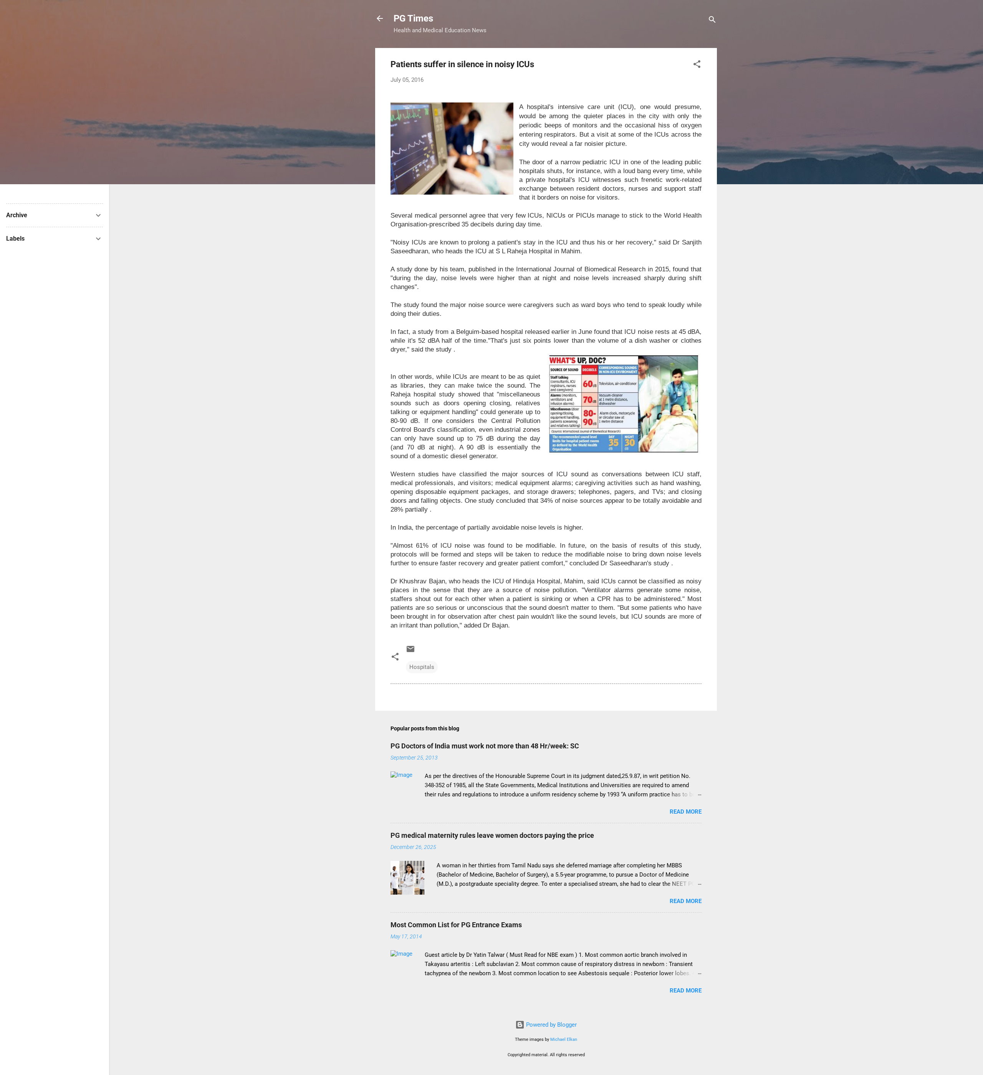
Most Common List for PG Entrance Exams (456, 925)
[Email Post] (410, 651)
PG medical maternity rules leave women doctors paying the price (492, 835)
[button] (697, 65)
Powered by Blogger (551, 1024)
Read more (686, 811)
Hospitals (421, 667)
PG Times (413, 18)
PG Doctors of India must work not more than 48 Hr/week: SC (485, 746)
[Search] (712, 21)
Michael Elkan (563, 1039)
